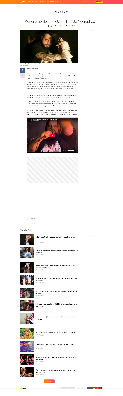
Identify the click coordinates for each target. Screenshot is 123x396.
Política (40, 5)
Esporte (58, 5)
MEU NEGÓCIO (42, 1)
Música (61, 11)
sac (84, 1)
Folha (54, 5)
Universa (67, 5)
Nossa (86, 5)
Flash (27, 5)
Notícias (36, 5)
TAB (89, 5)
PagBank (54, 1)
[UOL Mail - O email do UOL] (88, 2)
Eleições (31, 5)
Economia (50, 5)
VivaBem (72, 5)
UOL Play (59, 1)
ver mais (48, 381)
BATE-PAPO (37, 1)
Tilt (75, 5)
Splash (63, 5)
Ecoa (77, 5)
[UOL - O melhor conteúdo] (22, 2)
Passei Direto (49, 1)
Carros (45, 5)
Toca (94, 5)
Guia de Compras (100, 5)
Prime (91, 5)
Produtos (22, 5)
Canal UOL (82, 5)
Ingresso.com (31, 1)
